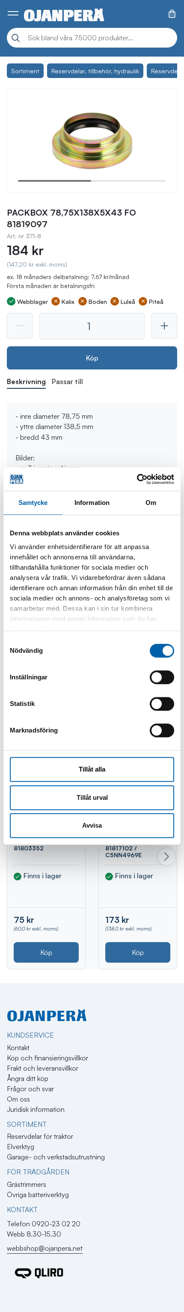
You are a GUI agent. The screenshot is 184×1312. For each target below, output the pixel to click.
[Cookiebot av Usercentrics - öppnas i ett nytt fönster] (136, 479)
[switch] (162, 677)
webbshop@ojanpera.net (45, 1248)
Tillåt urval (92, 797)
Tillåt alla (92, 769)
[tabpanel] (92, 442)
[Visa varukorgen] (172, 14)
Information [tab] (92, 502)
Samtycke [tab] (33, 502)
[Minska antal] (20, 326)
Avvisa (92, 825)
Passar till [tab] (67, 381)
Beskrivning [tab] (26, 381)
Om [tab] (150, 502)
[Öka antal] (164, 326)
